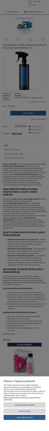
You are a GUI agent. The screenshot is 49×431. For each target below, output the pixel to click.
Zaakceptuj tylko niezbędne (24, 405)
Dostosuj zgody (24, 411)
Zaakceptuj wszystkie (25, 417)
